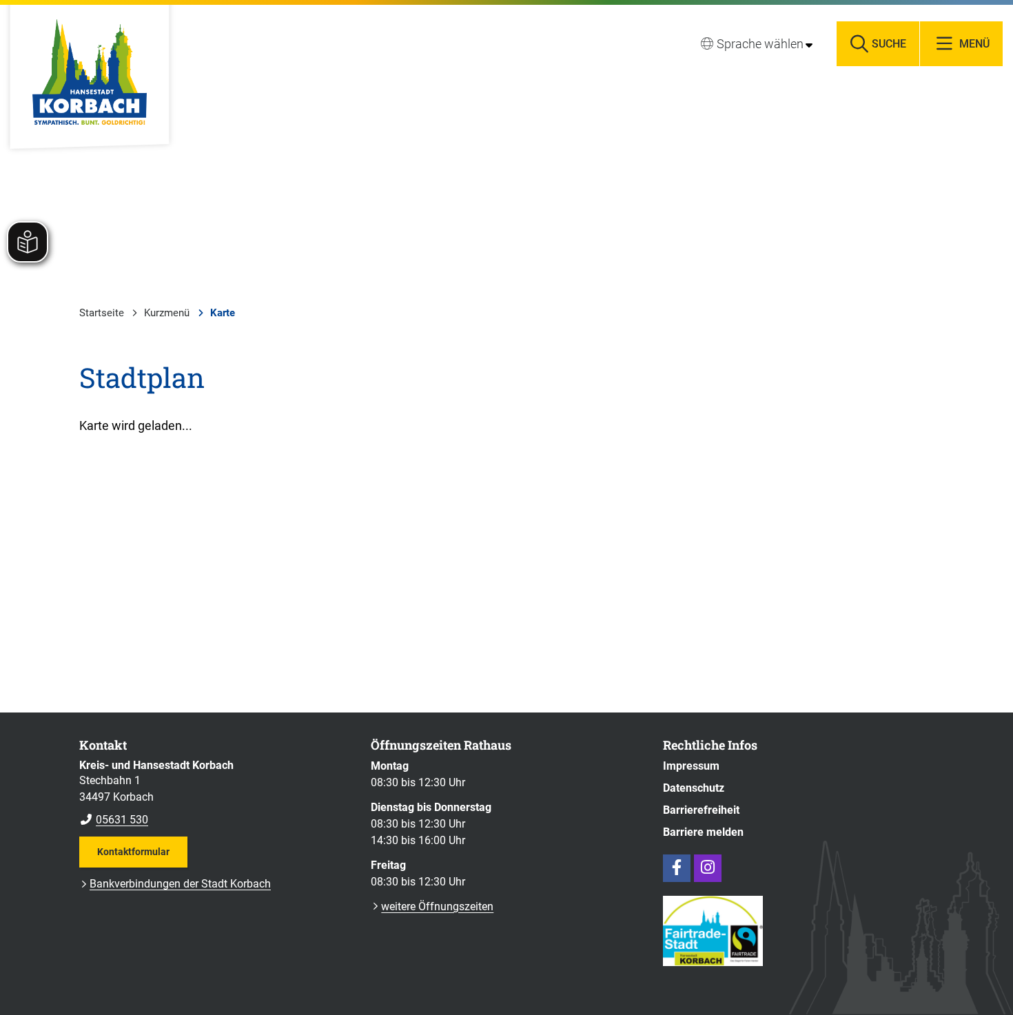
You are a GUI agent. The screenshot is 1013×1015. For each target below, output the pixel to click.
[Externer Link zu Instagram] (708, 868)
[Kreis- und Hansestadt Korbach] (214, 793)
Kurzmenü (167, 313)
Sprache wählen (760, 44)
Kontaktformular (133, 851)
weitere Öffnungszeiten (437, 906)
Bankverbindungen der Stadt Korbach (180, 883)
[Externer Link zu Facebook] (676, 868)
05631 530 (113, 819)
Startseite (101, 313)
